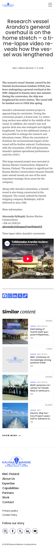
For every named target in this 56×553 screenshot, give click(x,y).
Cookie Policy (9, 515)
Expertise (8, 483)
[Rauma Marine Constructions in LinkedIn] (27, 531)
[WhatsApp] (9, 296)
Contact (8, 502)
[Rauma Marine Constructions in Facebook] (13, 531)
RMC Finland (10, 474)
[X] (20, 296)
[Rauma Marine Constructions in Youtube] (35, 531)
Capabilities (10, 488)
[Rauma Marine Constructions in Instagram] (5, 531)
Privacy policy (10, 510)
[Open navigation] (50, 4)
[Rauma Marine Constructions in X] (20, 531)
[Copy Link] (25, 296)
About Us (8, 479)
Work (5, 497)
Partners (8, 493)
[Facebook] (4, 296)
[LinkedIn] (15, 296)
